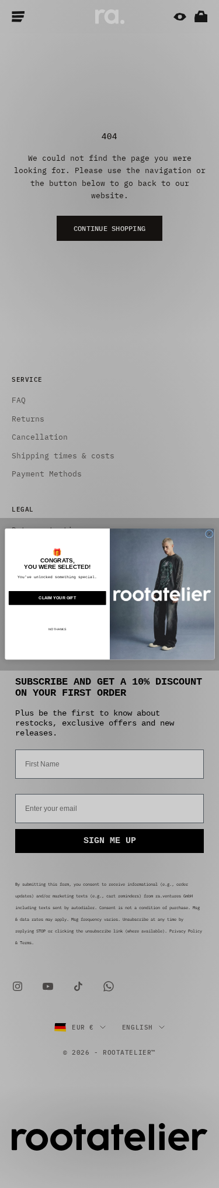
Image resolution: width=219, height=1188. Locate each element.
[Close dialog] (209, 533)
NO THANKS (57, 629)
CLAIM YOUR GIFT (57, 598)
